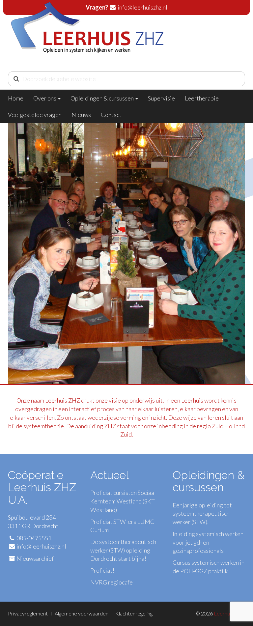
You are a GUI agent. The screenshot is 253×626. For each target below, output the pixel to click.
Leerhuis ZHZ (229, 613)
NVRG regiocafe (111, 582)
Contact (111, 114)
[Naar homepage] (87, 35)
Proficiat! (102, 570)
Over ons (45, 98)
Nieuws (81, 114)
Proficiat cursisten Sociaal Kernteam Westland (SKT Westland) (123, 501)
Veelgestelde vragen (35, 114)
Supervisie (161, 98)
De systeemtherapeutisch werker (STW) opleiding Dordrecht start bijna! (123, 550)
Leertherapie (202, 98)
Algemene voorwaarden (81, 613)
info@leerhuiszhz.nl (41, 546)
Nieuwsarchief (35, 558)
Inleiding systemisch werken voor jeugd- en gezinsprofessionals (208, 542)
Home (15, 98)
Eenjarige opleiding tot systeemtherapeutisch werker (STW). (202, 513)
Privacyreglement (28, 613)
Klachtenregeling (134, 613)
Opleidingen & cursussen (102, 98)
